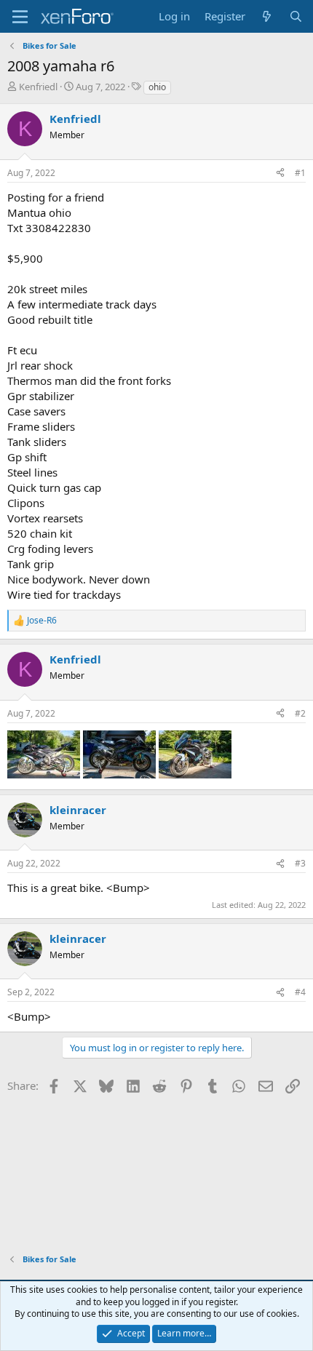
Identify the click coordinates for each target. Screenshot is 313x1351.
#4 (300, 992)
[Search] (296, 16)
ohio (157, 87)
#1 (300, 173)
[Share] (280, 173)
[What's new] (267, 16)
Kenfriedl (38, 86)
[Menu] (20, 16)
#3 (300, 863)
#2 (300, 713)
